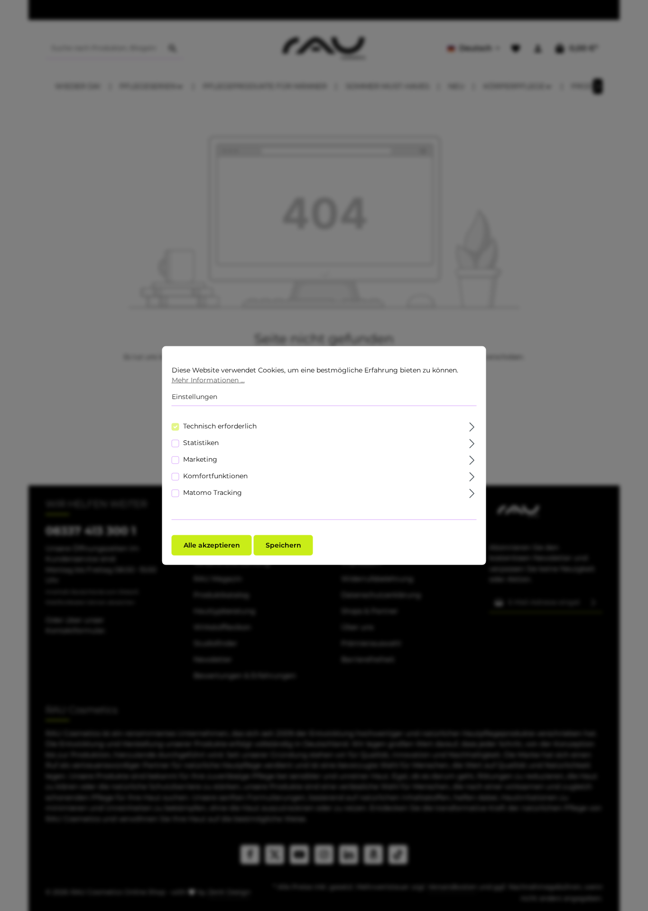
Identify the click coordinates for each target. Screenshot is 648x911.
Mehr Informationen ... (208, 380)
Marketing (200, 459)
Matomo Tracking (212, 492)
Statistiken (201, 442)
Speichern (283, 544)
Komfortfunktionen (215, 475)
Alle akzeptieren (212, 544)
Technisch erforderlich (220, 425)
